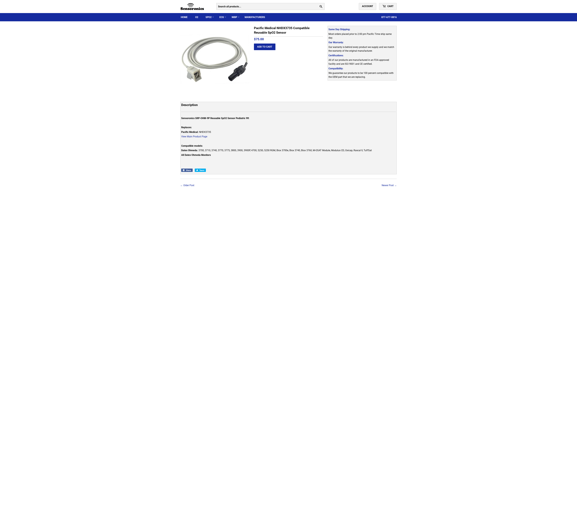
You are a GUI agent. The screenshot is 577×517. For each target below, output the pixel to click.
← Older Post (187, 185)
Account (367, 6)
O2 (196, 17)
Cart (390, 6)
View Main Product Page (194, 136)
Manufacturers (255, 17)
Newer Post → (389, 185)
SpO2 (209, 17)
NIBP (235, 17)
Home (184, 17)
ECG (221, 17)
